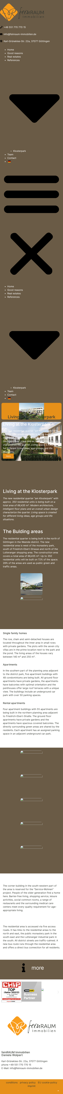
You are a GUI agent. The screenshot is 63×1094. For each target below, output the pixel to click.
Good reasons (15, 53)
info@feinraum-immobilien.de (26, 1068)
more (8, 456)
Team (10, 154)
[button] (31, 224)
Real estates (14, 56)
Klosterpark (19, 150)
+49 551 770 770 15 (20, 1064)
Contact (11, 157)
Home (10, 49)
